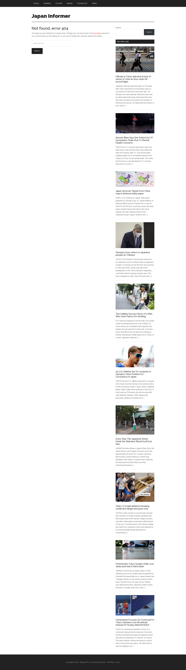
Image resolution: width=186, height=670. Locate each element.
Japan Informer (51, 16)
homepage (98, 33)
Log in (118, 662)
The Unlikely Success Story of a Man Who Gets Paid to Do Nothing (134, 315)
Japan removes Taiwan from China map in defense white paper (133, 192)
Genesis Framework (99, 662)
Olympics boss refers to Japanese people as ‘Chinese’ (133, 253)
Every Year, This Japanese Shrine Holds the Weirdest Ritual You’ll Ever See (134, 441)
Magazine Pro (84, 662)
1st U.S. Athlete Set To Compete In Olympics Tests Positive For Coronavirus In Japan (133, 374)
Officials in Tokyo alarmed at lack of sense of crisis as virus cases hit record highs (133, 79)
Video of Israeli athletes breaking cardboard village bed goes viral (132, 507)
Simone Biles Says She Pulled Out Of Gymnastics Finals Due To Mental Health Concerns (134, 140)
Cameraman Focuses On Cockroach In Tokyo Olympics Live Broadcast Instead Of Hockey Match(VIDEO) (135, 622)
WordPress (111, 662)
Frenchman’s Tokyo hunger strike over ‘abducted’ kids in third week (135, 565)
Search (118, 28)
